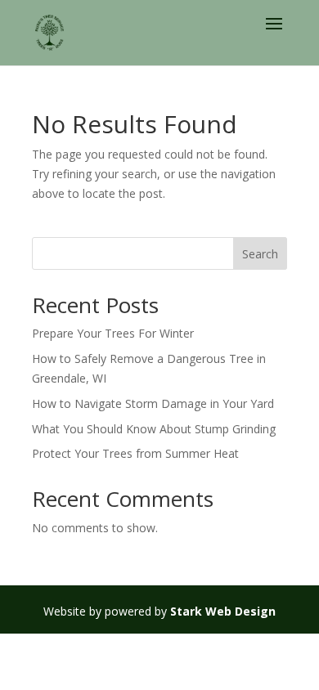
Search (260, 254)
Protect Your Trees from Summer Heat (135, 453)
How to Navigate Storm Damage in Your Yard (153, 403)
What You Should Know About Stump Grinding (154, 429)
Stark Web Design (223, 611)
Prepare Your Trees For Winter (113, 333)
